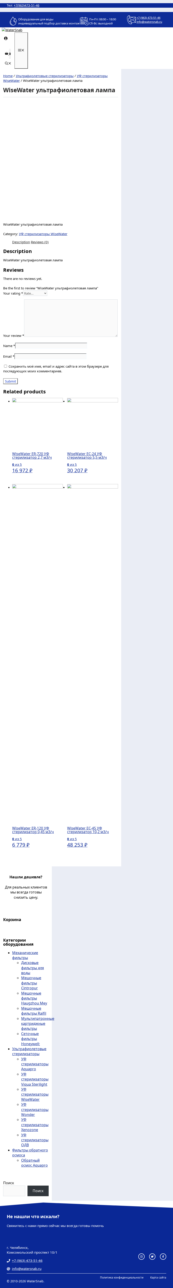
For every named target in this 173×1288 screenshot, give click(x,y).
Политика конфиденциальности (121, 1277)
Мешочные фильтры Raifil (33, 1011)
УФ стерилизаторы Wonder (34, 1109)
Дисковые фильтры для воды (32, 967)
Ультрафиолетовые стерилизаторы (45, 75)
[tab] (21, 242)
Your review (13, 335)
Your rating (13, 293)
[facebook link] (163, 1256)
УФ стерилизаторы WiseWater (43, 234)
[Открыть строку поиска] (8, 63)
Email (8, 356)
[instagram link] (141, 1256)
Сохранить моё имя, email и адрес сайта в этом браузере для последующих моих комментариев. (56, 368)
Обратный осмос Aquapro (34, 1163)
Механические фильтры (25, 955)
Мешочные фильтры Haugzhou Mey (34, 998)
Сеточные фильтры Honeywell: (30, 1038)
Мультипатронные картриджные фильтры (37, 1023)
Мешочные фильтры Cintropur (31, 982)
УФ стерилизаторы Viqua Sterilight (34, 1079)
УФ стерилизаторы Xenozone (34, 1124)
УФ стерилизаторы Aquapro (34, 1064)
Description (21, 242)
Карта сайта (158, 1277)
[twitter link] (152, 1256)
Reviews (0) (40, 242)
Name (9, 345)
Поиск (8, 1182)
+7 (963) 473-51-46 (148, 18)
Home (8, 75)
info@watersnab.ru (149, 22)
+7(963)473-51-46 (26, 5)
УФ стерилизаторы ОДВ (34, 1140)
